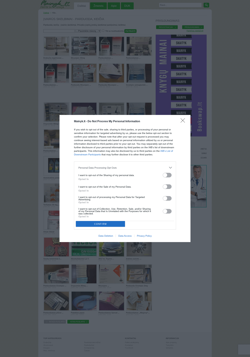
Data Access (125, 235)
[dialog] (125, 178)
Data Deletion (105, 235)
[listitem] (125, 167)
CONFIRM (100, 224)
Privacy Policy (144, 235)
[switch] (167, 175)
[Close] (184, 121)
